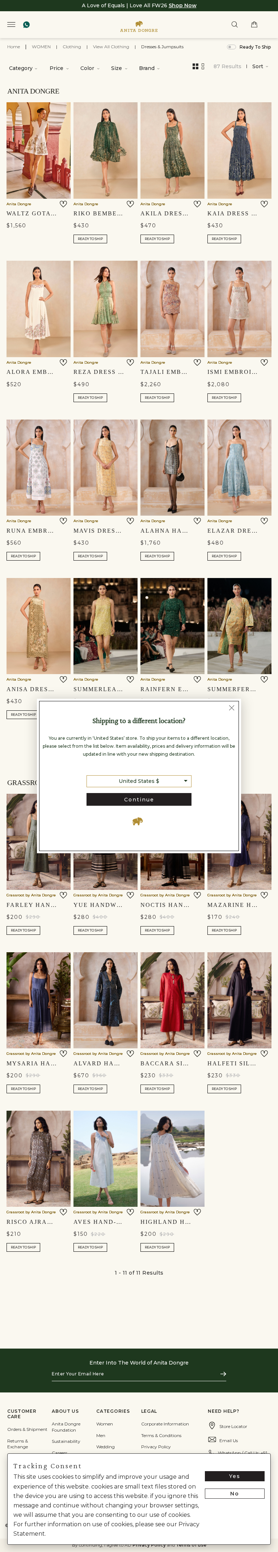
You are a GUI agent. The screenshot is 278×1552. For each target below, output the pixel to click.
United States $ (139, 781)
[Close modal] (231, 709)
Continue (139, 799)
